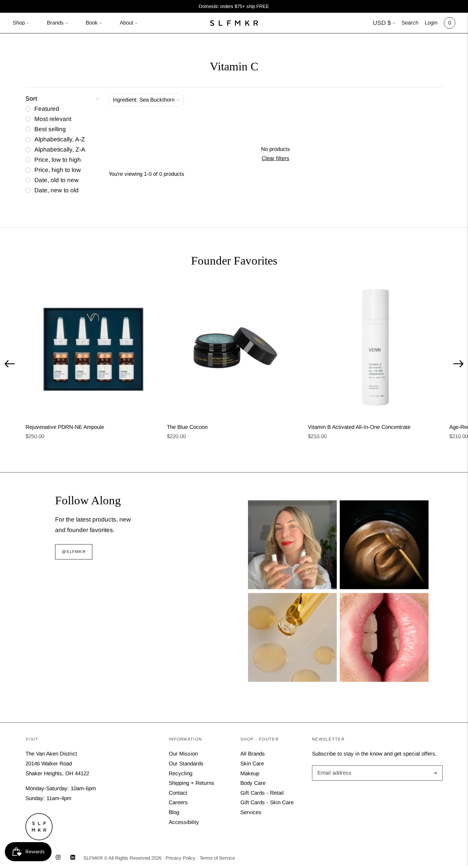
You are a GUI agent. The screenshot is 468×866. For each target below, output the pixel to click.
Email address (333, 766)
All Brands (252, 754)
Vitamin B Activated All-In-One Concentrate (359, 427)
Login (431, 23)
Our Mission (183, 754)
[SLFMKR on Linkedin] (72, 858)
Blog (174, 812)
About (126, 23)
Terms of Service (217, 858)
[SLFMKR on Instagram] (58, 858)
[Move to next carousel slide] (458, 363)
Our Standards (186, 764)
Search (409, 23)
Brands (55, 23)
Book (92, 23)
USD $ (382, 22)
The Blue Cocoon (187, 427)
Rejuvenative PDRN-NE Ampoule (64, 427)
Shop (19, 23)
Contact (178, 793)
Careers (178, 802)
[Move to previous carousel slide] (9, 363)
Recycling (180, 773)
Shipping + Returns (191, 783)
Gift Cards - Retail (262, 793)
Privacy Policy (180, 858)
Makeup (249, 773)
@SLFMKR (74, 551)
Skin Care (252, 764)
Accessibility (184, 822)
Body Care (253, 783)
